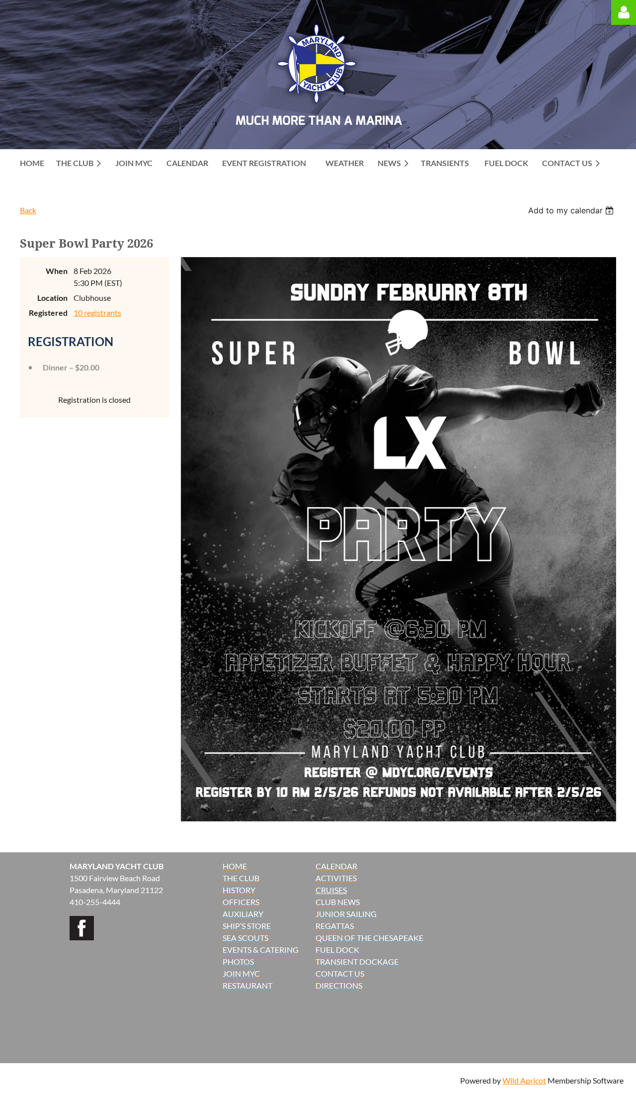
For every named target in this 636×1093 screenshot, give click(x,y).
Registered (48, 312)
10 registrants (97, 312)
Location (52, 297)
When (57, 270)
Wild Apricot (524, 1080)
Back (28, 210)
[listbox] (572, 210)
